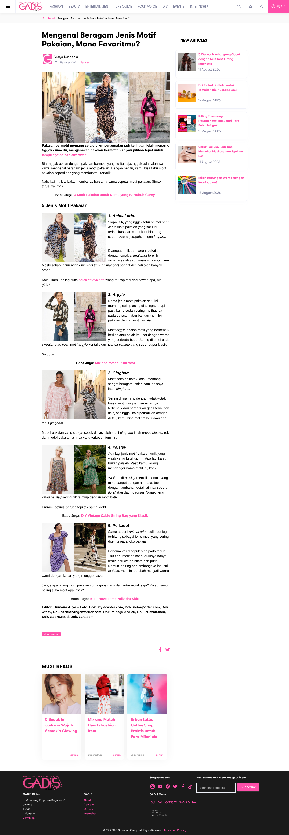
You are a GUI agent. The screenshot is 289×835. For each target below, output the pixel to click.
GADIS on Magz (189, 802)
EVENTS (179, 6)
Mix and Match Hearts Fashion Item (102, 725)
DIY (165, 6)
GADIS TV (171, 802)
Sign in (280, 6)
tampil (47, 155)
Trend (51, 18)
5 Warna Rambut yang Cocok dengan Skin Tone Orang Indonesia (219, 58)
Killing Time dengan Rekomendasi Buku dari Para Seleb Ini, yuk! (218, 120)
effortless (79, 155)
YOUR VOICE (147, 6)
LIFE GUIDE (123, 6)
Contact (89, 804)
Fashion (84, 62)
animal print (96, 280)
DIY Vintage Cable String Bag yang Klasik (114, 516)
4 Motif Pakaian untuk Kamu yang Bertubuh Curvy (114, 195)
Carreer (89, 809)
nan (67, 155)
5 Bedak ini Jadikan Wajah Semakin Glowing (61, 725)
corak (83, 280)
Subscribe (248, 787)
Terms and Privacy (175, 830)
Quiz (153, 802)
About (87, 800)
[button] (167, 650)
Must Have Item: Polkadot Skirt (114, 599)
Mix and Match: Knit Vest (115, 363)
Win (160, 802)
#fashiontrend (51, 634)
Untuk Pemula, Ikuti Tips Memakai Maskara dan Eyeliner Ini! (220, 151)
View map (29, 818)
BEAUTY (74, 6)
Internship (90, 813)
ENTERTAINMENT (97, 6)
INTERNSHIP (199, 6)
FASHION (56, 6)
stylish (58, 155)
